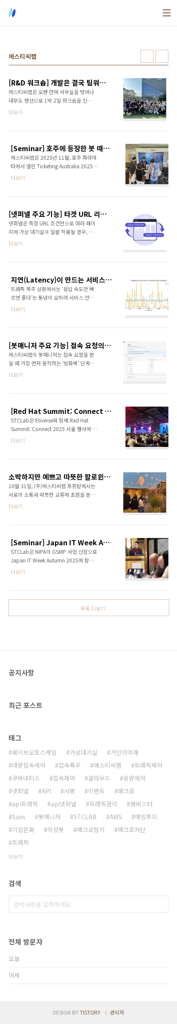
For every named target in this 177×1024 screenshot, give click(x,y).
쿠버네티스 (26, 778)
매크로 (126, 791)
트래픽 (20, 842)
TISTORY (90, 1012)
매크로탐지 (91, 829)
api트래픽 (25, 803)
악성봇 (55, 829)
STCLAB (85, 816)
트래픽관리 (103, 803)
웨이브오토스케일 (34, 752)
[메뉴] (166, 13)
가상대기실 (84, 752)
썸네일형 (146, 56)
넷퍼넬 (20, 791)
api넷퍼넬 (63, 803)
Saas (18, 816)
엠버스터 (141, 803)
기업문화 (23, 829)
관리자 (117, 1012)
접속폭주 (69, 765)
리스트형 (162, 56)
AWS (116, 816)
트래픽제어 (148, 765)
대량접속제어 (29, 765)
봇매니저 (49, 816)
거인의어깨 (124, 752)
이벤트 (96, 791)
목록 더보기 (92, 608)
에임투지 (146, 816)
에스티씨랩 (108, 765)
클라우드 (99, 778)
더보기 (16, 856)
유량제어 (134, 778)
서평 (69, 791)
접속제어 (64, 778)
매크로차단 (132, 829)
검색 (160, 904)
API (46, 791)
